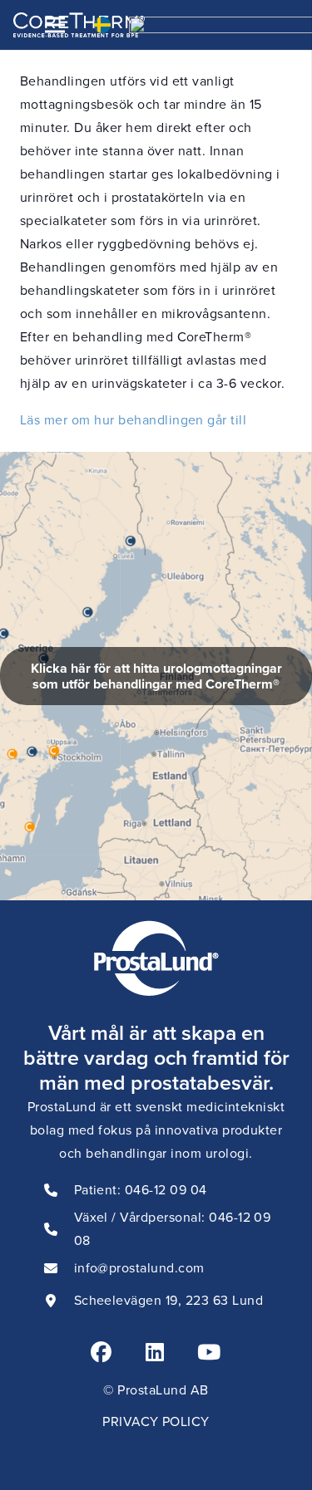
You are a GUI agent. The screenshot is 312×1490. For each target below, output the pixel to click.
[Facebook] (101, 1351)
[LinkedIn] (155, 1351)
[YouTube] (208, 1351)
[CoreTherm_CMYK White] (79, 24)
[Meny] (55, 25)
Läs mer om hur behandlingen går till (133, 419)
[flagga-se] (102, 25)
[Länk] (156, 676)
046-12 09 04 (166, 1189)
